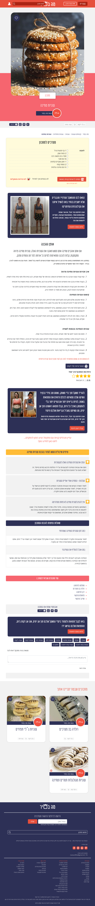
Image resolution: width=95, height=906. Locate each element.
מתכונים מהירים (85, 863)
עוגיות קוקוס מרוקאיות (62, 891)
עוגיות (76, 640)
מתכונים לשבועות (41, 872)
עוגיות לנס (39, 640)
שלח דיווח (82, 668)
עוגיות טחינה (67, 640)
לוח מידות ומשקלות (18, 179)
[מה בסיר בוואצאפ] (82, 848)
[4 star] (77, 376)
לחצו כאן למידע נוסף (72, 183)
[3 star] (81, 376)
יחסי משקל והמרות (41, 863)
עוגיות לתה (49, 640)
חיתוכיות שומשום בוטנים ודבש (60, 878)
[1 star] (89, 376)
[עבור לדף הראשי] (47, 806)
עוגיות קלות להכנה (82, 645)
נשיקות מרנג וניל (63, 872)
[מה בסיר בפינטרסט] (85, 848)
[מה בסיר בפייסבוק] (74, 848)
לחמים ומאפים (85, 874)
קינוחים (44, 868)
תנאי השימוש (21, 868)
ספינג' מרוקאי (64, 874)
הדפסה (12, 124)
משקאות (87, 865)
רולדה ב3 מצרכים (63, 865)
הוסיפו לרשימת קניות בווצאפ (69, 179)
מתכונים (44, 865)
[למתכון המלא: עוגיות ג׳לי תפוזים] (26, 708)
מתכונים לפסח (42, 870)
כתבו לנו (22, 863)
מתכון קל (55, 645)
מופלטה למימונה (63, 863)
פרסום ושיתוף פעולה (19, 872)
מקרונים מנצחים (63, 884)
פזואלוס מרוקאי (63, 868)
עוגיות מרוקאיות (63, 880)
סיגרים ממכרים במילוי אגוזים (60, 889)
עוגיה (83, 640)
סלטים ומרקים (85, 870)
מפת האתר (21, 870)
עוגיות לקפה (29, 640)
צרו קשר (37, 897)
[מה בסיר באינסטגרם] (78, 848)
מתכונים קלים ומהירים (40, 866)
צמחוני (87, 876)
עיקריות (87, 866)
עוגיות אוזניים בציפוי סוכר (61, 885)
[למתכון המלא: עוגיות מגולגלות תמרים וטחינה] (68, 759)
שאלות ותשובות (20, 866)
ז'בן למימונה (64, 866)
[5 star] (73, 376)
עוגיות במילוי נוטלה (62, 887)
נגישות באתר (21, 865)
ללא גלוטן (86, 880)
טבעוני (87, 878)
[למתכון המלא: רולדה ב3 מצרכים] (68, 708)
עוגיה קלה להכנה (67, 645)
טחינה (58, 640)
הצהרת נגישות (55, 897)
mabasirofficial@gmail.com (77, 855)
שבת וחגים (86, 882)
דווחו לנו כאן (8, 899)
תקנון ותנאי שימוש (45, 897)
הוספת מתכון (69, 4)
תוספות (87, 868)
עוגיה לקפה (18, 640)
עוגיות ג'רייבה (64, 876)
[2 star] (85, 376)
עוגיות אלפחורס (63, 882)
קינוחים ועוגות (85, 872)
